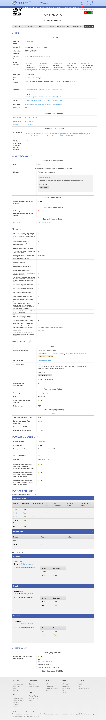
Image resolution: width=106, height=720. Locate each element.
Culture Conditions (63, 26)
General (17, 26)
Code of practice (34, 686)
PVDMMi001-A (43, 63)
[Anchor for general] (21, 32)
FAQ (47, 684)
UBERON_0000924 (27, 623)
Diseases (15, 705)
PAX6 (43, 631)
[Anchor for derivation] (29, 341)
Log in (80, 684)
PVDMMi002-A (57, 63)
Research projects (18, 700)
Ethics (41, 26)
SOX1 (43, 635)
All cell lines (16, 686)
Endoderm (16, 556)
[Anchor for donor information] (31, 155)
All (15, 688)
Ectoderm (16, 616)
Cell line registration (52, 688)
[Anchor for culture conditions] (37, 436)
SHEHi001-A (42, 356)
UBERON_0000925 (27, 564)
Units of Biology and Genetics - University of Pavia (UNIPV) (44, 89)
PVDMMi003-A (29, 63)
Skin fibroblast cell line (45, 361)
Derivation (51, 26)
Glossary (48, 690)
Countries (15, 702)
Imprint (31, 700)
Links (30, 688)
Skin (39, 364)
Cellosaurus (17, 121)
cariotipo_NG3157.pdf (46, 661)
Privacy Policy (72, 7)
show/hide (16, 82)
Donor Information (29, 26)
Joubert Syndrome (31, 70)
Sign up (80, 686)
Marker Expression (19, 498)
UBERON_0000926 (27, 594)
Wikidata (16, 125)
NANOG (15, 513)
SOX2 (15, 509)
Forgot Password (83, 688)
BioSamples (17, 117)
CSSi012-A (50, 356)
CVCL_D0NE (29, 121)
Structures (65, 686)
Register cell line (17, 684)
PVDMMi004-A (71, 63)
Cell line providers (18, 698)
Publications (16, 707)
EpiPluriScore (18, 531)
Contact (64, 692)
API (63, 690)
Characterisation (77, 26)
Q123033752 (29, 125)
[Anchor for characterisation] (35, 490)
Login (92, 4)
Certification (49, 686)
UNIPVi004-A (29, 41)
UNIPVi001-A (85, 63)
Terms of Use (33, 698)
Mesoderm (16, 586)
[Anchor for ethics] (19, 229)
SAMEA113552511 (31, 117)
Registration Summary (86, 9)
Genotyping (89, 26)
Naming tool (66, 688)
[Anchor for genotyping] (25, 647)
